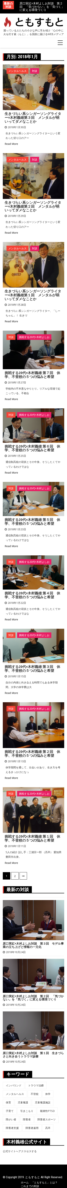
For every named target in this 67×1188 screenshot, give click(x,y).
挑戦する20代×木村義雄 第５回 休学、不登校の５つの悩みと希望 (32, 522)
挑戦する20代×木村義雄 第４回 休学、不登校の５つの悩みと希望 (32, 595)
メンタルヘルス (17, 71)
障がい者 (11, 1119)
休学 (47, 1094)
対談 (34, 71)
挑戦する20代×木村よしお (34, 337)
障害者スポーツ (46, 1119)
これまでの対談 (30, 1186)
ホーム (25, 1182)
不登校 (35, 1094)
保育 (8, 1102)
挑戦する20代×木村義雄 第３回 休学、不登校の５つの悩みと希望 (32, 669)
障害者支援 (12, 1128)
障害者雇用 (32, 1128)
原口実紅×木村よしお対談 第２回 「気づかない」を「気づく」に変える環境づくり (33, 997)
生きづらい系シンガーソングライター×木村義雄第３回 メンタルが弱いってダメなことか (33, 118)
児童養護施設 (42, 1102)
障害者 (27, 1119)
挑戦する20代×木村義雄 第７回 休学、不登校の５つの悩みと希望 (32, 375)
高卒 (47, 1128)
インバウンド (13, 1085)
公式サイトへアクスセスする (20, 1151)
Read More (11, 144)
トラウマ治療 (36, 1085)
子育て (10, 1111)
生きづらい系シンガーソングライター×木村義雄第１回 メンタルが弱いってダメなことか (33, 295)
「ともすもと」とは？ (44, 1182)
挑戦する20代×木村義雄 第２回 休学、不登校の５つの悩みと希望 (32, 754)
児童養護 (23, 1102)
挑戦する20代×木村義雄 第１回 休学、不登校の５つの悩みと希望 (32, 838)
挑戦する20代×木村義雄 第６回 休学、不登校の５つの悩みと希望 (32, 448)
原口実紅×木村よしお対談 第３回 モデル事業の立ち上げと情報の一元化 (33, 945)
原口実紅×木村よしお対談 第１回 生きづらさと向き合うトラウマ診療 (42, 7)
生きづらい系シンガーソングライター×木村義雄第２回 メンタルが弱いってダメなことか (33, 206)
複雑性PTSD (47, 1111)
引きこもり (26, 1111)
